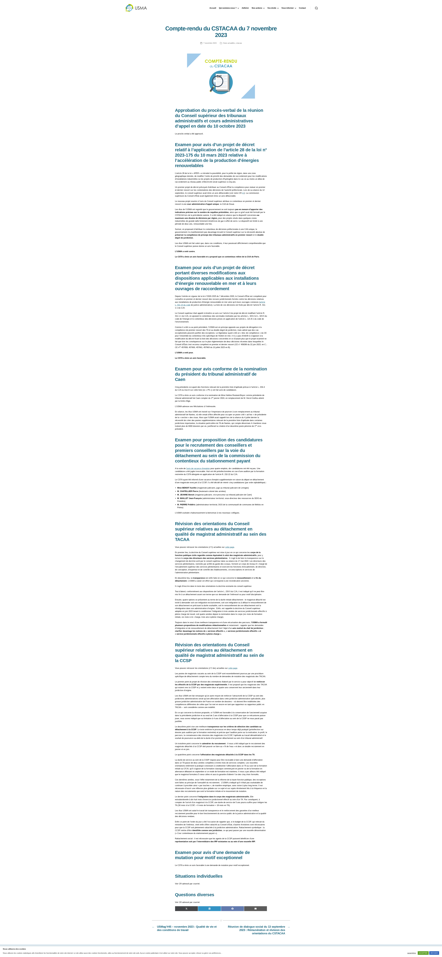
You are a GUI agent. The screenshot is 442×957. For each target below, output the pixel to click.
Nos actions (257, 8)
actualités (231, 43)
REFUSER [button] (434, 953)
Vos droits (271, 8)
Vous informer (287, 8)
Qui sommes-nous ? (228, 8)
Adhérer (245, 8)
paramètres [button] (411, 953)
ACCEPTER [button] (423, 953)
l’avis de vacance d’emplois (198, 468)
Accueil (212, 8)
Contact (302, 8)
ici (243, 193)
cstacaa (239, 43)
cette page (229, 547)
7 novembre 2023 (210, 43)
